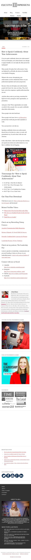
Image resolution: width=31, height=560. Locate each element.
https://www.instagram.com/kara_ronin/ (14, 271)
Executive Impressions (14, 5)
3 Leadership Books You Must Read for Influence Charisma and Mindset (14, 543)
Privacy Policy (15, 553)
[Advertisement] (15, 428)
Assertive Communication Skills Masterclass (13, 228)
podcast (26, 520)
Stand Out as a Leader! (10, 217)
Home (3, 486)
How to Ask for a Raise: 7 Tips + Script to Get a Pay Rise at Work (16, 541)
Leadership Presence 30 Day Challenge (12, 240)
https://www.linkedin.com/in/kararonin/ (14, 267)
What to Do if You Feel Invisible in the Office (16, 210)
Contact (4, 494)
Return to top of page (15, 556)
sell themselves (22, 117)
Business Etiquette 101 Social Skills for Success (14, 232)
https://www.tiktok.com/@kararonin (18, 273)
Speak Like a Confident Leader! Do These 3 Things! (14, 454)
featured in (3, 304)
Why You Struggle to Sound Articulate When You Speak (15, 452)
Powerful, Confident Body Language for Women (14, 236)
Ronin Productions (6, 553)
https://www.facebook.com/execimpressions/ (15, 278)
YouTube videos (15, 520)
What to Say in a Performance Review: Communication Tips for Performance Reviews (14, 537)
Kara (3, 46)
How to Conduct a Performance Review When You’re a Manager (16, 535)
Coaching (4, 492)
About (3, 488)
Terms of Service (24, 553)
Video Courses (6, 490)
